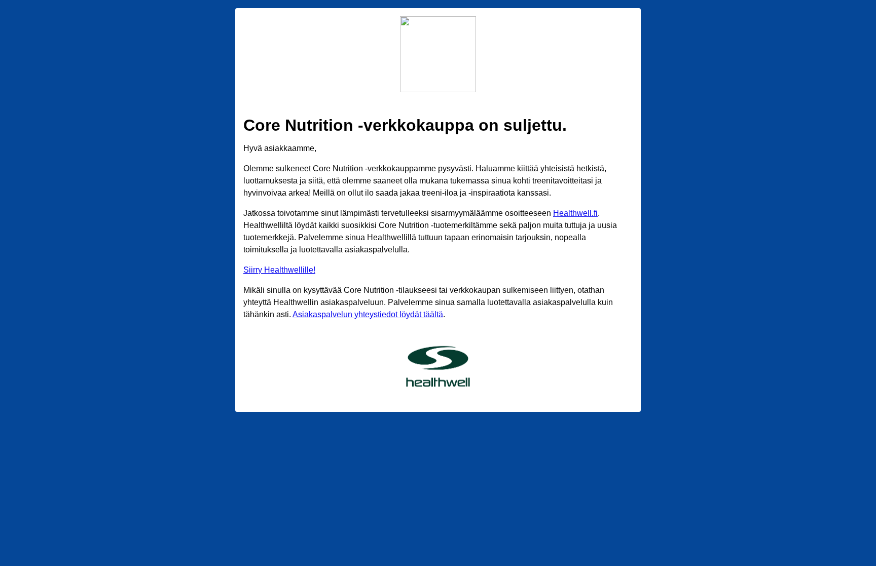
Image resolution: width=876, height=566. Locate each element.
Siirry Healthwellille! (279, 270)
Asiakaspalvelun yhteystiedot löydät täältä (368, 314)
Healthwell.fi (575, 213)
